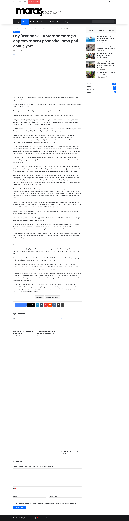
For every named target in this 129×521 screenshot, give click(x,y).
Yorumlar (111, 30)
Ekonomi (25, 22)
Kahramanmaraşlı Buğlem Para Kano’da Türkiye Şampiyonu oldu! (105, 55)
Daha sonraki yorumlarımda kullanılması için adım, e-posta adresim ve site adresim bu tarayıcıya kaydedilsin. (45, 503)
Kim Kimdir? (34, 22)
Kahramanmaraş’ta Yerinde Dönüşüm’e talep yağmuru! (46, 332)
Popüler (101, 30)
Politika (52, 22)
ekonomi (40, 297)
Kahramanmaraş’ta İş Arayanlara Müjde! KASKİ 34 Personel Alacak (105, 38)
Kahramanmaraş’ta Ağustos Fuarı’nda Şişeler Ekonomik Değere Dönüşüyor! (106, 74)
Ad (14, 488)
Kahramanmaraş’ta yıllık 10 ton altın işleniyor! (23, 332)
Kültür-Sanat (44, 22)
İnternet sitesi (53, 496)
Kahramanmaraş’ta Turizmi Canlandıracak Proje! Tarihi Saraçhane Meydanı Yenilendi (106, 47)
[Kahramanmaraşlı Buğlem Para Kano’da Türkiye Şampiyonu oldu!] (90, 56)
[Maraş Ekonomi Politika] (39, 11)
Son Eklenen (91, 30)
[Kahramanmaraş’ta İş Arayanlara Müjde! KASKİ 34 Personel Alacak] (90, 39)
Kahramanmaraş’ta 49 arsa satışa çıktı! (70, 452)
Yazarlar (59, 22)
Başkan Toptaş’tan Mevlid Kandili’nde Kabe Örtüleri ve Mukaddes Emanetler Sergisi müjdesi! (106, 64)
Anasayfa (17, 22)
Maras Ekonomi (42, 518)
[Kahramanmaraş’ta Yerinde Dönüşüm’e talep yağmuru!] (47, 324)
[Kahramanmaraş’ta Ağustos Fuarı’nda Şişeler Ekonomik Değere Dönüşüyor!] (90, 74)
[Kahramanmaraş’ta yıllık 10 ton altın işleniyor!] (23, 324)
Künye (67, 22)
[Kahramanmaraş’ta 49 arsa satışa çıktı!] (71, 384)
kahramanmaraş (52, 297)
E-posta (15, 496)
